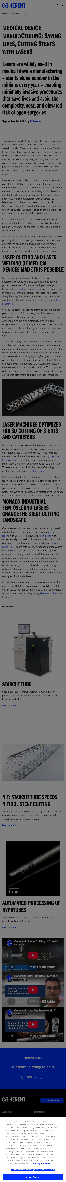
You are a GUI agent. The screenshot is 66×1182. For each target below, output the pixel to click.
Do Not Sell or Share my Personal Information (33, 1169)
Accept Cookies (33, 1177)
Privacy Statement (41, 1163)
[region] (33, 1149)
